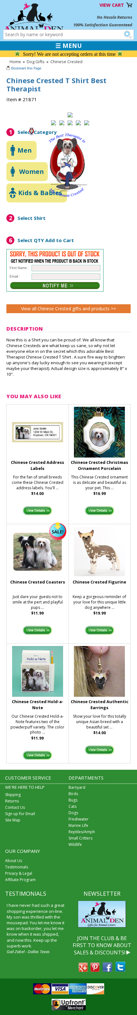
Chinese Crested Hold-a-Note (37, 704)
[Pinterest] (95, 969)
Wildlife (75, 844)
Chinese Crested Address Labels (37, 465)
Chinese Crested (66, 61)
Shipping (13, 794)
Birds (73, 793)
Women (31, 171)
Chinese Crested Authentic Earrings (99, 704)
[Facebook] (107, 969)
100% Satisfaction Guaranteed (102, 25)
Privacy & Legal (18, 873)
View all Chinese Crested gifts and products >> (68, 309)
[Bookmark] (24, 69)
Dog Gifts (36, 61)
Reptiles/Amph (81, 831)
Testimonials (16, 867)
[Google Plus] (83, 969)
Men (25, 150)
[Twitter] (120, 969)
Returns (12, 801)
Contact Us (15, 807)
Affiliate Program (20, 879)
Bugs (72, 800)
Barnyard (76, 787)
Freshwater (78, 819)
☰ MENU (68, 46)
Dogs (73, 812)
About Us (13, 860)
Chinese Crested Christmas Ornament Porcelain (99, 465)
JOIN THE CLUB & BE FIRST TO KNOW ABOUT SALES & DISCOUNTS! (102, 945)
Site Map (12, 820)
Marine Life (78, 825)
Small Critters (80, 838)
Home (15, 61)
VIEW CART (111, 5)
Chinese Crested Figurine (99, 582)
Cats (72, 806)
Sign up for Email (20, 813)
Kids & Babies (40, 192)
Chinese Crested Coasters (37, 582)
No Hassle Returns (114, 17)
